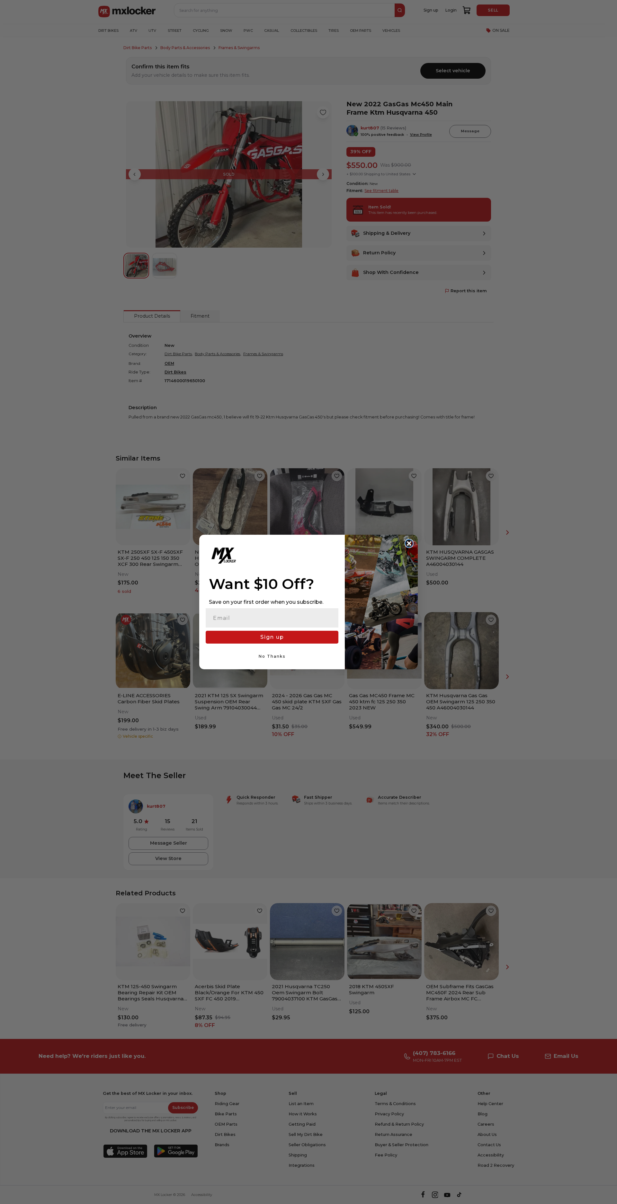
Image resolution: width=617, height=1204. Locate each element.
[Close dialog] (409, 543)
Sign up (272, 637)
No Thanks (272, 656)
